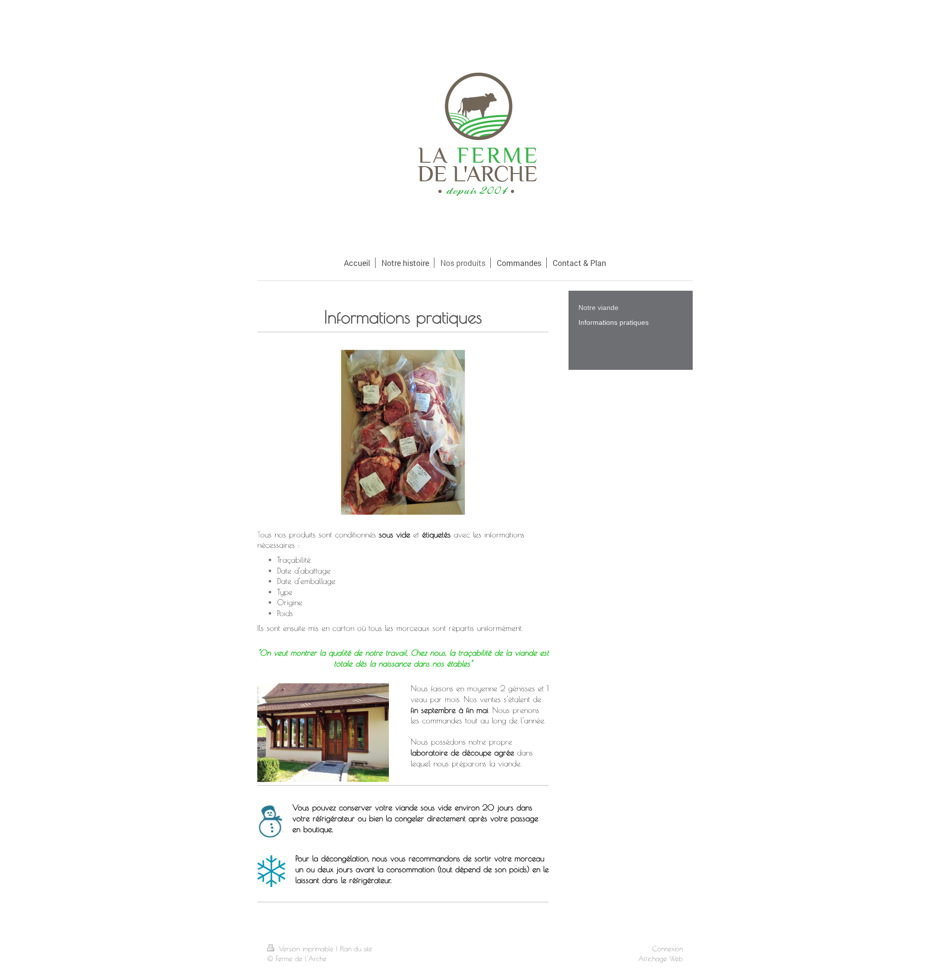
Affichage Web (660, 959)
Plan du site (356, 949)
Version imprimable (306, 949)
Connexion (667, 949)
